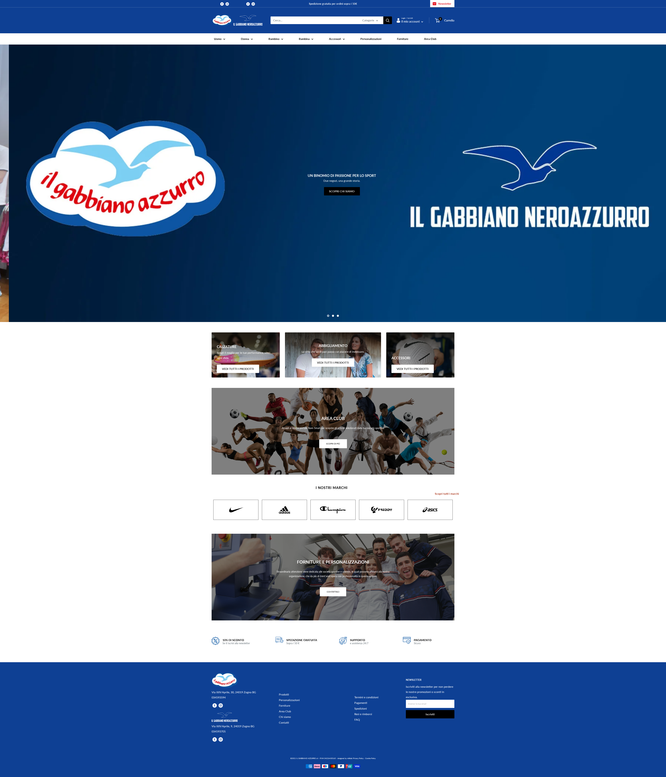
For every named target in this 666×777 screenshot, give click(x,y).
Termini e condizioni (366, 697)
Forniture (402, 38)
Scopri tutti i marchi (447, 493)
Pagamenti (360, 702)
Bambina (304, 38)
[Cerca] (387, 20)
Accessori (335, 38)
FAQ (357, 719)
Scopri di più (333, 443)
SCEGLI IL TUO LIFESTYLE (598, 210)
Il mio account (410, 21)
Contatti (284, 722)
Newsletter (444, 3)
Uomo (217, 38)
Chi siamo (285, 716)
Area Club (430, 38)
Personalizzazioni (370, 38)
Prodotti (284, 694)
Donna (245, 38)
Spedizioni (360, 708)
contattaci (333, 591)
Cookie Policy (370, 758)
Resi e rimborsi (363, 714)
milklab (349, 758)
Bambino (273, 38)
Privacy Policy (358, 758)
